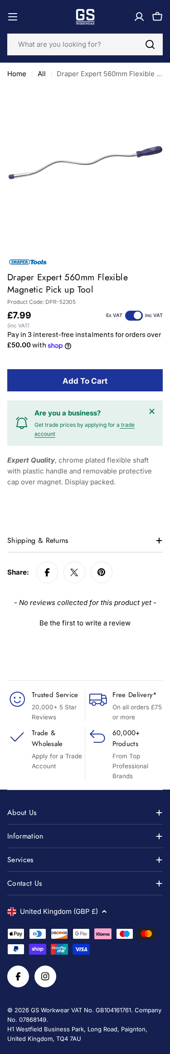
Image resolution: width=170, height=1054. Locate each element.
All (42, 73)
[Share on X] (74, 572)
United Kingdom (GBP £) (59, 911)
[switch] (134, 316)
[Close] (151, 411)
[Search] (150, 44)
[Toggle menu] (12, 16)
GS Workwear (50, 1010)
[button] (85, 622)
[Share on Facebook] (47, 572)
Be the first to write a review (85, 623)
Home (16, 73)
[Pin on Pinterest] (101, 572)
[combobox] (85, 44)
